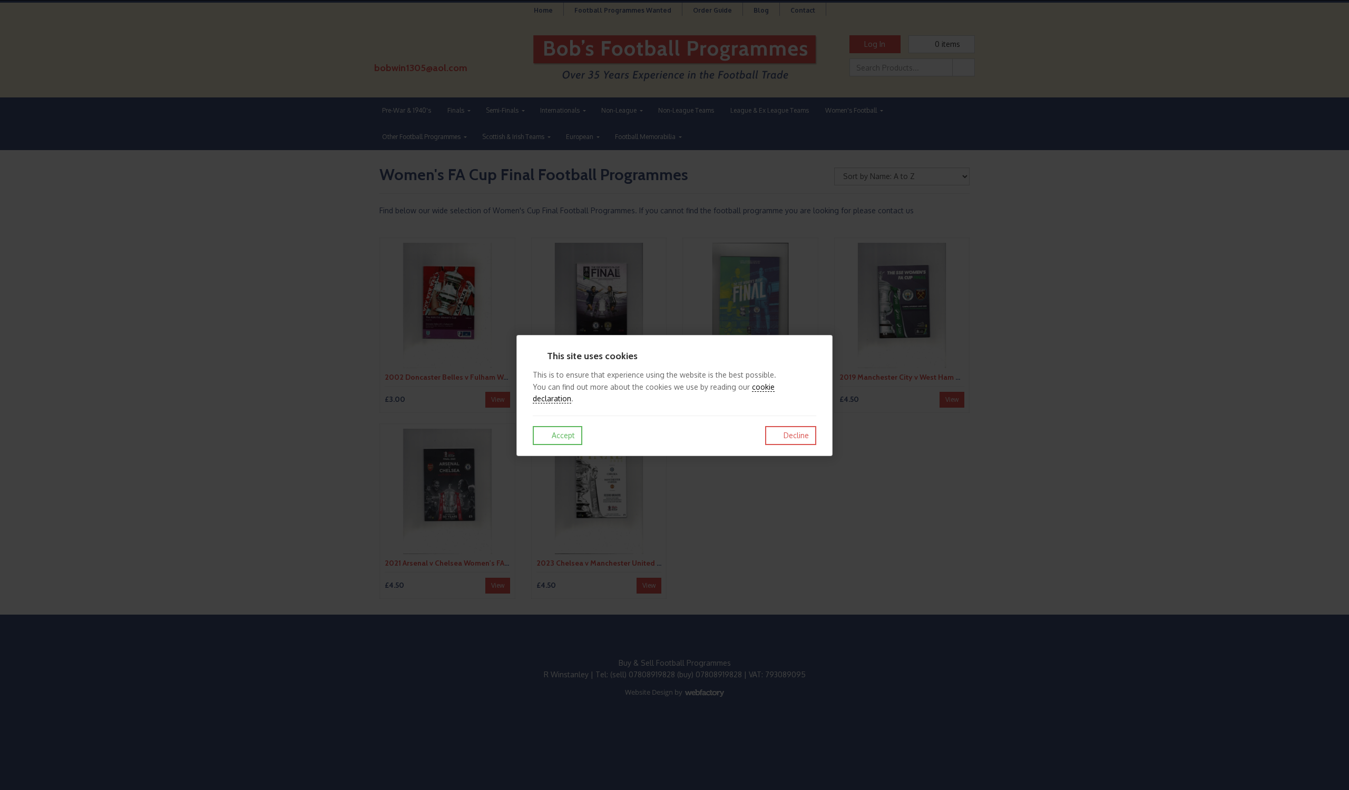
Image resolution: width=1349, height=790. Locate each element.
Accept (562, 435)
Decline (795, 435)
